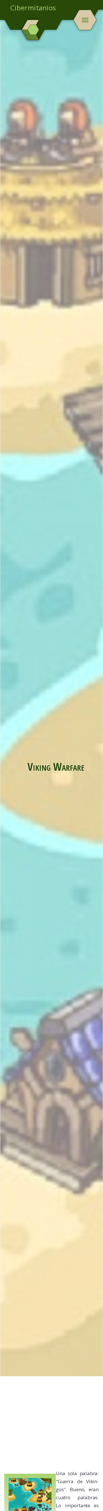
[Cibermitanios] (33, 30)
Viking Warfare (55, 766)
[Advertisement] (51, 1425)
